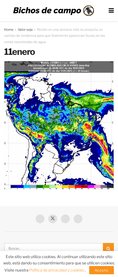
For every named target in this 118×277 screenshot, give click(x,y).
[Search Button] (108, 248)
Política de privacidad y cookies (57, 270)
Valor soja (25, 29)
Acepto (101, 270)
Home (8, 29)
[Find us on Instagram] (78, 218)
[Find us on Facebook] (40, 218)
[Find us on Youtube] (65, 218)
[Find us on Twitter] (52, 218)
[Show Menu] (111, 10)
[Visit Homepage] (53, 10)
